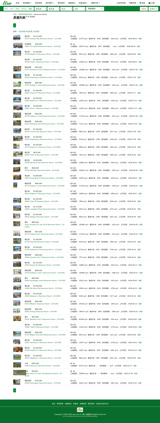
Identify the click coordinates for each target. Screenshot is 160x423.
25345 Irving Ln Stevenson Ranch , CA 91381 (42, 62)
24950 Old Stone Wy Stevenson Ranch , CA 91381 (43, 288)
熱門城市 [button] (49, 3)
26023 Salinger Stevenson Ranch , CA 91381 (41, 217)
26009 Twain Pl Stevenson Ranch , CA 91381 (41, 155)
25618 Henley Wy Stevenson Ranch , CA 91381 (42, 265)
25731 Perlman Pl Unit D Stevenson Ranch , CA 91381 (45, 70)
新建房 (75, 404)
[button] (95, 9)
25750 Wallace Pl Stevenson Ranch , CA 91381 (42, 54)
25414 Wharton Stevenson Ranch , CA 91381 (41, 304)
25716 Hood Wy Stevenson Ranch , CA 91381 (42, 242)
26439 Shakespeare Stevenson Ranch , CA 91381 (43, 77)
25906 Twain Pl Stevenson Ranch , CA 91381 (41, 327)
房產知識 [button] (82, 3)
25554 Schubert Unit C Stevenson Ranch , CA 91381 (44, 257)
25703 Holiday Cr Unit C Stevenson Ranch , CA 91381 (45, 273)
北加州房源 (121, 3)
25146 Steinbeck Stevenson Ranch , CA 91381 (42, 170)
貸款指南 (38, 3)
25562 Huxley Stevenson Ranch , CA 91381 (41, 311)
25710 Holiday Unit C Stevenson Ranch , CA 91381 (44, 234)
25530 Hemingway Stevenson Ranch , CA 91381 (43, 383)
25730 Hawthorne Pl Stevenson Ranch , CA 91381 (43, 249)
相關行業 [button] (95, 3)
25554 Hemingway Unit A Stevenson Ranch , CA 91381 (45, 280)
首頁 (17, 3)
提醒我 (143, 9)
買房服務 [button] (26, 3)
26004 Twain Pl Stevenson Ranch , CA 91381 (41, 201)
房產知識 (83, 404)
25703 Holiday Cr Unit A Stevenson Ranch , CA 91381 (45, 85)
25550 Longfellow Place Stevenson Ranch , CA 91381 (45, 209)
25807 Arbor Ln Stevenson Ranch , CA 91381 (42, 108)
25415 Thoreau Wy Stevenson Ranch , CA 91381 (43, 132)
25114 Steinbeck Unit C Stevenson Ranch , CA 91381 (44, 319)
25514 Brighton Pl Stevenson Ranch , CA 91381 (42, 193)
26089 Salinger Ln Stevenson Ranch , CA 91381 (43, 296)
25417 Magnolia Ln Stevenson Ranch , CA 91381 (43, 358)
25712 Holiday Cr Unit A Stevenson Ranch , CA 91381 (45, 186)
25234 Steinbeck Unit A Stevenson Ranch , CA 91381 (44, 124)
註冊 (153, 3)
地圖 (140, 39)
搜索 (30, 9)
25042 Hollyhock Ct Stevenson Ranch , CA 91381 (43, 350)
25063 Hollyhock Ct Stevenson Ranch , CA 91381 (43, 101)
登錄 (143, 3)
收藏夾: (153, 9)
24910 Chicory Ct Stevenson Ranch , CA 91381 (42, 366)
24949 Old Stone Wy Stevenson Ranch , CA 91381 (43, 162)
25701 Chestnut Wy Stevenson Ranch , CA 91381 (43, 39)
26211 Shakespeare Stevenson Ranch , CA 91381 (43, 139)
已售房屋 (36, 31)
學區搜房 (61, 3)
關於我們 (91, 404)
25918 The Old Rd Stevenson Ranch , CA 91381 (43, 46)
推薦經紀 (71, 3)
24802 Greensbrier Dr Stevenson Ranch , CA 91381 (44, 178)
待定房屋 (29, 31)
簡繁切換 (132, 3)
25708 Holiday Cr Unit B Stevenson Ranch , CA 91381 (45, 116)
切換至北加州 (101, 404)
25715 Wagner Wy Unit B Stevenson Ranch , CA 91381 (45, 335)
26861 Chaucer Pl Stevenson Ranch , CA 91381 (42, 93)
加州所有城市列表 (25, 14)
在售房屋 (22, 31)
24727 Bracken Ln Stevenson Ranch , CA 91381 (43, 147)
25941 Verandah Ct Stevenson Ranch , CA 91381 (43, 342)
